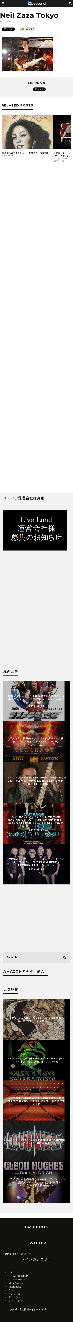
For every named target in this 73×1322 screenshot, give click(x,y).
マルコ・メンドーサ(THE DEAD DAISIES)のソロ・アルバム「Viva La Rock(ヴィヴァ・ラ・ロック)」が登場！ (36, 780)
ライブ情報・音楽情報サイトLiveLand (25, 1309)
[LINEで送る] (27, 29)
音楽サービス (15, 1300)
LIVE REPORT (19, 1279)
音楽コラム (14, 1297)
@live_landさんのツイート (19, 1253)
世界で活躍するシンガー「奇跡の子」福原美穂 (25, 153)
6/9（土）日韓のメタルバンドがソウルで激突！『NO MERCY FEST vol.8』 (37, 740)
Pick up (12, 1290)
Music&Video (15, 1283)
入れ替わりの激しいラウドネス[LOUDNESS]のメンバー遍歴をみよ (36, 1141)
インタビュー (15, 1293)
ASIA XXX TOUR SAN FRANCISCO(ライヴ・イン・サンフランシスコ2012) (36, 1060)
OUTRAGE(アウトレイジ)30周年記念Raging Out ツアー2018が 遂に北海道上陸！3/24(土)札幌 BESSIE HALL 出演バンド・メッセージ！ (36, 821)
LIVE (10, 1272)
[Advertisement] (36, 329)
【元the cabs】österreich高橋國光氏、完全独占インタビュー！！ (36, 1019)
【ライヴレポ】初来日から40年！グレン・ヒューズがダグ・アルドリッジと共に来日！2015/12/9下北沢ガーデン (36, 1182)
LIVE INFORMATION (23, 1275)
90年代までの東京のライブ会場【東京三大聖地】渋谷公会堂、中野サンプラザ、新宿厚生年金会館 (36, 1100)
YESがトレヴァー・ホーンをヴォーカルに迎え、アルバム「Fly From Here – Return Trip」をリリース (36, 862)
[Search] (70, 3)
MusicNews (14, 1286)
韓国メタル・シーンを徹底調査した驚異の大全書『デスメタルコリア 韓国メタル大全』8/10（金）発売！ (36, 699)
